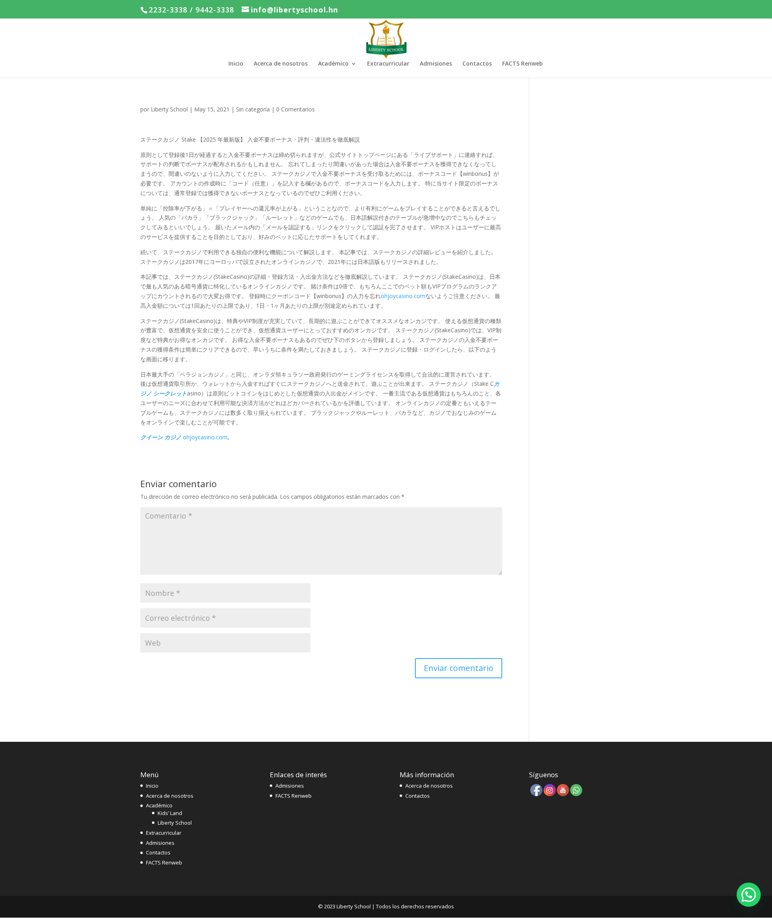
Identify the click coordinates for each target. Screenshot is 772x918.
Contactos (477, 64)
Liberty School (169, 109)
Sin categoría (253, 109)
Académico (333, 64)
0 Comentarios (295, 109)
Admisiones (436, 64)
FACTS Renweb (522, 64)
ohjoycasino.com (403, 296)
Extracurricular (388, 64)
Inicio (235, 64)
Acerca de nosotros (281, 64)
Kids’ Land (170, 813)
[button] (749, 895)
